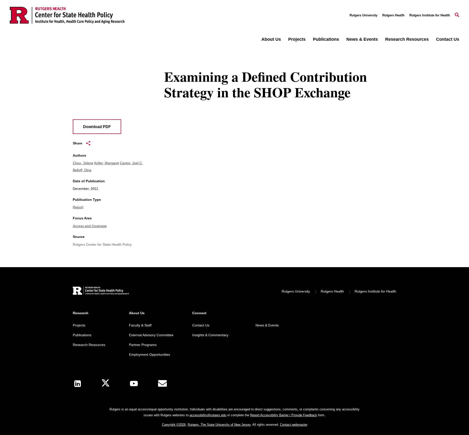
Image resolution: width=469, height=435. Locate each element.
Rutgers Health (393, 15)
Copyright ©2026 (174, 424)
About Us (271, 39)
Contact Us (447, 39)
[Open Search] (457, 15)
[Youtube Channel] (134, 383)
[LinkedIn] (77, 383)
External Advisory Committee (151, 335)
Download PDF (97, 127)
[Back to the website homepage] (67, 15)
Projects (297, 39)
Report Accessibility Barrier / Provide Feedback (283, 415)
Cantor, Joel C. (131, 163)
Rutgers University (363, 15)
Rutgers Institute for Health (429, 15)
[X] (105, 384)
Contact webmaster (293, 424)
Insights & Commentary (210, 335)
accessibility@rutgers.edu (208, 415)
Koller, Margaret (106, 163)
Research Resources (407, 39)
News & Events (362, 39)
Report (78, 207)
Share (77, 143)
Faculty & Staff (140, 325)
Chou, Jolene (83, 163)
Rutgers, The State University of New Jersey (219, 424)
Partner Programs (143, 345)
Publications (326, 39)
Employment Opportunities (149, 354)
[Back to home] (101, 291)
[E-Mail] (162, 383)
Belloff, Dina (82, 170)
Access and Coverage (90, 226)
